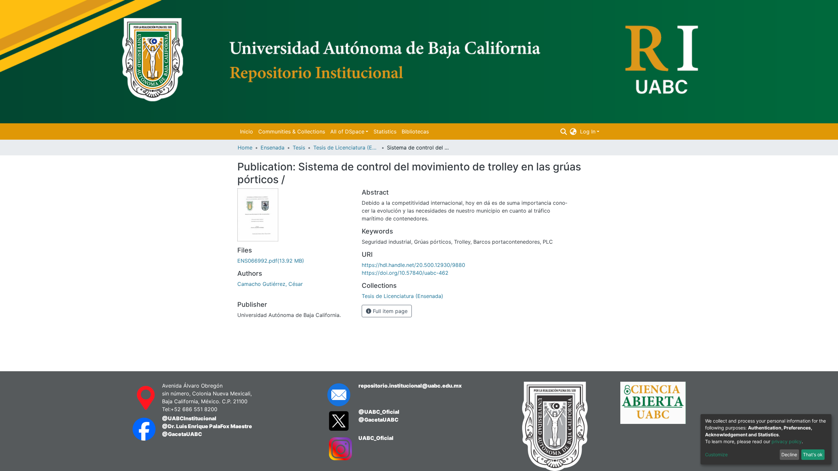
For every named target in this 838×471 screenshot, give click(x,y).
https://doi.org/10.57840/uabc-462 (405, 273)
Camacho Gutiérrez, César (270, 284)
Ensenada (272, 147)
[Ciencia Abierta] (664, 426)
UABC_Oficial (375, 438)
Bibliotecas (415, 131)
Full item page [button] (389, 311)
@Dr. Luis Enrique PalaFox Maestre (207, 426)
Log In (587, 131)
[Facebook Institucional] (140, 429)
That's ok (813, 454)
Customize (716, 454)
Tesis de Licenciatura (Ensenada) (346, 147)
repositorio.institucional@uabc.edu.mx (410, 385)
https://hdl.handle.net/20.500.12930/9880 (413, 265)
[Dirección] (140, 398)
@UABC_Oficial (378, 412)
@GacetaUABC (182, 434)
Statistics (384, 131)
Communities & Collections (291, 131)
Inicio (246, 131)
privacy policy (787, 441)
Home (245, 147)
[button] (573, 131)
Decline (789, 454)
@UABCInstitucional (189, 418)
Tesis (299, 147)
